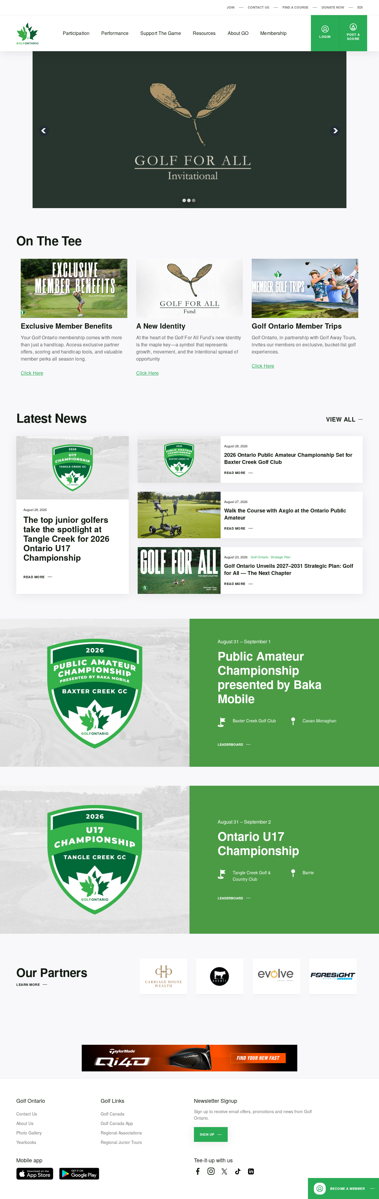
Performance (115, 33)
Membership (273, 33)
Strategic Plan (280, 557)
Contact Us (258, 7)
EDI (360, 7)
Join (231, 7)
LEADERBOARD (230, 744)
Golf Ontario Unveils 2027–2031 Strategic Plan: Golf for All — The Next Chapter (288, 569)
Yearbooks (26, 1142)
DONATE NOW (333, 7)
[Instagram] (211, 1171)
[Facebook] (197, 1171)
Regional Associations (121, 1133)
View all (340, 419)
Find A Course (295, 7)
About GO (238, 33)
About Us (24, 1123)
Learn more (28, 984)
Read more (34, 577)
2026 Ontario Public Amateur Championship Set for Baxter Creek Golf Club (288, 458)
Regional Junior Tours (121, 1142)
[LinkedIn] (251, 1171)
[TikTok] (237, 1171)
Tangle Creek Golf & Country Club (252, 875)
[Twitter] (224, 1171)
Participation (76, 33)
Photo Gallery (29, 1133)
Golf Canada (112, 1114)
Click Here (32, 372)
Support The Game (160, 33)
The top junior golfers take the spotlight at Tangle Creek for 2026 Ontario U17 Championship (66, 538)
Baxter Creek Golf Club (254, 721)
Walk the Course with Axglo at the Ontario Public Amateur (285, 514)
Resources (204, 33)
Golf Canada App (117, 1123)
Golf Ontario (260, 557)
